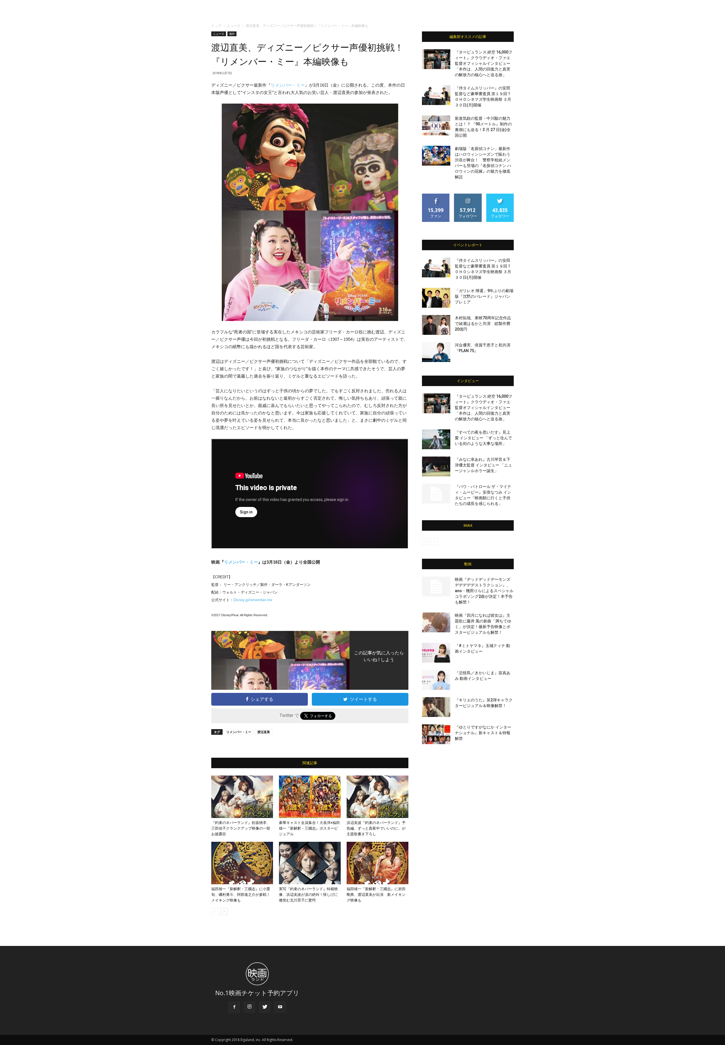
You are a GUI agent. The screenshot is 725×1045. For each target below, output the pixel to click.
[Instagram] (249, 1007)
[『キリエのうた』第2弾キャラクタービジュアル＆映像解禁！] (436, 707)
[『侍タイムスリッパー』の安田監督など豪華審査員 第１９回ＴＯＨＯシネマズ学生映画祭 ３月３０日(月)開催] (436, 95)
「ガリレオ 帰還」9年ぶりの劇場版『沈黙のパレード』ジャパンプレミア (484, 296)
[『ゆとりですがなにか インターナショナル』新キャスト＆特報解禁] (436, 734)
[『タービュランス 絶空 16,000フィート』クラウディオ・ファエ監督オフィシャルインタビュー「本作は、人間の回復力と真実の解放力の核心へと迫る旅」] (436, 59)
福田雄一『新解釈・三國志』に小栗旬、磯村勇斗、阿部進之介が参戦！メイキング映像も (240, 894)
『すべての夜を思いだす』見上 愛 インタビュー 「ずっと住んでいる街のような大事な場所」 (483, 438)
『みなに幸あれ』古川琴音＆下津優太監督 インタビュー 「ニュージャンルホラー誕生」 (483, 465)
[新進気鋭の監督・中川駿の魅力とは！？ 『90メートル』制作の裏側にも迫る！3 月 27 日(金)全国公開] (436, 125)
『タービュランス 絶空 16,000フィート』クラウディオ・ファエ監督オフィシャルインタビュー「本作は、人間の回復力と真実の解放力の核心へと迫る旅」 (483, 63)
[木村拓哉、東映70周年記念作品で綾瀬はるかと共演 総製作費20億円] (436, 325)
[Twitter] (264, 1007)
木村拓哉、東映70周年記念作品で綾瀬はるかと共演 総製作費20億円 (483, 323)
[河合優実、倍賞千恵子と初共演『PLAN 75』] (436, 352)
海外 (232, 34)
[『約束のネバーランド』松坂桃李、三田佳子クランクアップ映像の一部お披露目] (242, 797)
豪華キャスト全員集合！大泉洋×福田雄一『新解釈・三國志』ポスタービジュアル (309, 828)
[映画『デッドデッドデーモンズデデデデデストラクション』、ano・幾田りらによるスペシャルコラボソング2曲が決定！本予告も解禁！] (436, 586)
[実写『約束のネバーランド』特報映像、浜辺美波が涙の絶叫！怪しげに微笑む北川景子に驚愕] (310, 863)
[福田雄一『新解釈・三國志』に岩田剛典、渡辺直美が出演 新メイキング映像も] (377, 863)
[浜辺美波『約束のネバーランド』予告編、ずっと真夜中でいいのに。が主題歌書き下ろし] (377, 797)
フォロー (468, 196)
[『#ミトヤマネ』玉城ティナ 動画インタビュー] (436, 653)
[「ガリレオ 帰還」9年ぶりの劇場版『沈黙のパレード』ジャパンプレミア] (436, 298)
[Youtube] (280, 1007)
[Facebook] (234, 1007)
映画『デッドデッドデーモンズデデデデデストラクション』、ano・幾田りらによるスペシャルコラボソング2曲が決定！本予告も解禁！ (484, 590)
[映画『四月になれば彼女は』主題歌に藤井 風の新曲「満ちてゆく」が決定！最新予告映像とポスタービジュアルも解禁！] (436, 622)
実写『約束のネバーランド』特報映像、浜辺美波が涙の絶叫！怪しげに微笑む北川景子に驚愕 (308, 894)
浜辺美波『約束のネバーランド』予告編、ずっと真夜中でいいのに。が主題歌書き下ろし (376, 828)
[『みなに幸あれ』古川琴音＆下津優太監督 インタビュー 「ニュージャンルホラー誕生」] (436, 466)
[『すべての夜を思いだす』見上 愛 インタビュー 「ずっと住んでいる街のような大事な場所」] (436, 439)
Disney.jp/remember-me (252, 600)
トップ (216, 25)
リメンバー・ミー (288, 85)
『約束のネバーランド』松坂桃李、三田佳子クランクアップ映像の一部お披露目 (240, 828)
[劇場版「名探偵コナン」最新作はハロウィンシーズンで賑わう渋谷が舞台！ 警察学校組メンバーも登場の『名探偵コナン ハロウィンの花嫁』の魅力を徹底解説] (436, 156)
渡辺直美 (263, 732)
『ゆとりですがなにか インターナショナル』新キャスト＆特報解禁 (483, 733)
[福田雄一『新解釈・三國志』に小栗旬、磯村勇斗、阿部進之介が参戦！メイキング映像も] (242, 863)
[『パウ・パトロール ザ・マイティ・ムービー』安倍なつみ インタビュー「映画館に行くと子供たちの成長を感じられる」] (436, 494)
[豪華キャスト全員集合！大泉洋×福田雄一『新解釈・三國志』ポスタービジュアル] (310, 797)
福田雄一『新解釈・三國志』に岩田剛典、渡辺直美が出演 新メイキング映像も (376, 894)
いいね (436, 196)
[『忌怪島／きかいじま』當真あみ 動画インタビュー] (436, 680)
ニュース (233, 25)
